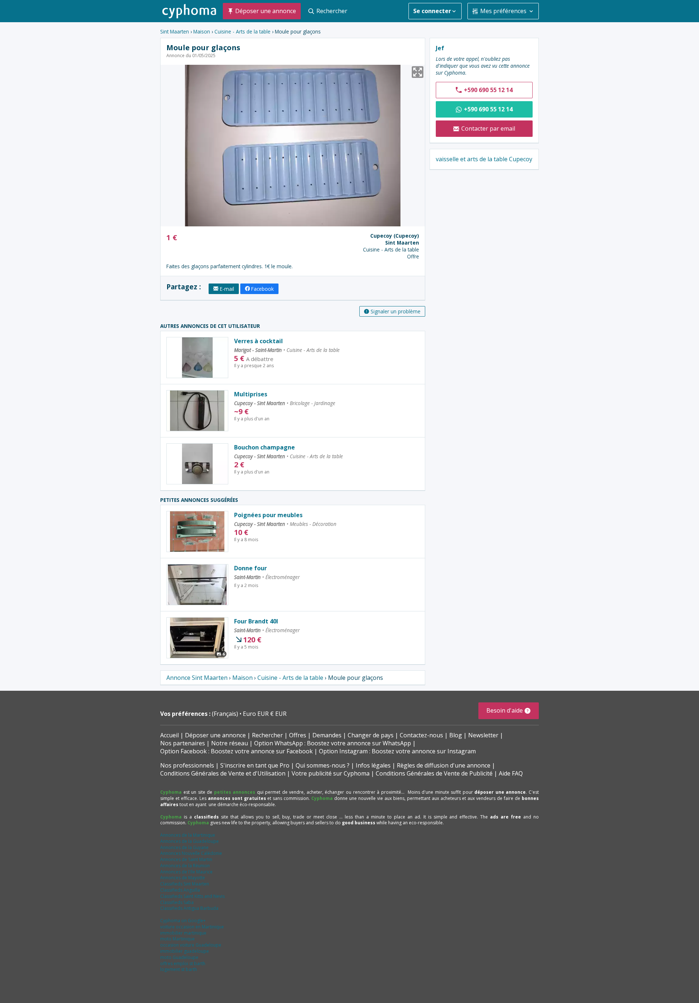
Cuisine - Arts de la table (242, 31)
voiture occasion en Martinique (192, 927)
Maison (201, 31)
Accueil (169, 735)
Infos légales (373, 765)
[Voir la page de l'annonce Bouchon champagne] (197, 463)
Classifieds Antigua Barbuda (189, 908)
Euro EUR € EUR (265, 714)
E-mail (227, 288)
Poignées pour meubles (268, 515)
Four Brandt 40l (256, 621)
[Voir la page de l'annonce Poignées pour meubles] (197, 531)
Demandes (326, 735)
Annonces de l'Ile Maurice (186, 872)
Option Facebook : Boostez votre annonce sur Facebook (236, 751)
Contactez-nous (421, 735)
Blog (455, 735)
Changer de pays (371, 735)
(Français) (226, 714)
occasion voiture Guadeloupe (190, 945)
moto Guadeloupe (179, 957)
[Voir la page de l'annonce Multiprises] (197, 410)
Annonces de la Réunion (185, 866)
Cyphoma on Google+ (183, 920)
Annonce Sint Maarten (197, 678)
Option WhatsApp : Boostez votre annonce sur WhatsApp (332, 743)
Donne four (250, 568)
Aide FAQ (511, 773)
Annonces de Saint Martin (186, 859)
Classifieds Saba (177, 902)
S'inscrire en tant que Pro (254, 765)
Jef (440, 48)
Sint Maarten (174, 31)
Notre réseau (229, 743)
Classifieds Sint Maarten (184, 884)
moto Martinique (177, 939)
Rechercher (267, 735)
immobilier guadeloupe (184, 951)
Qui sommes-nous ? (323, 765)
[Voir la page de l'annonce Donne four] (197, 584)
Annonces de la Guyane (184, 847)
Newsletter (483, 735)
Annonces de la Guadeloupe (189, 841)
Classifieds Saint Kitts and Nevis (192, 896)
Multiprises (250, 394)
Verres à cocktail (258, 341)
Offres (297, 735)
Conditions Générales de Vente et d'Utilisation (222, 773)
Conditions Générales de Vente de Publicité (434, 773)
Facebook (262, 288)
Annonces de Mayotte (182, 878)
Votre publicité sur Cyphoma (331, 773)
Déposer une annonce (215, 735)
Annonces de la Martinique (187, 835)
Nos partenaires (182, 743)
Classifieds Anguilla (180, 890)
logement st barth (178, 969)
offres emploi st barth (182, 963)
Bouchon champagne (264, 447)
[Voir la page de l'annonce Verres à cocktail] (197, 357)
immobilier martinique (183, 933)
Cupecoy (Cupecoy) (394, 235)
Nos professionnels (187, 765)
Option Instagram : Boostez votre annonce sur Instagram (397, 751)
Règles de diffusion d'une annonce (443, 765)
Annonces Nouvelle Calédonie (191, 853)
